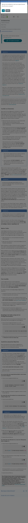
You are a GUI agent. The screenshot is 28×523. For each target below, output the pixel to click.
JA (3, 10)
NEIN (7, 10)
